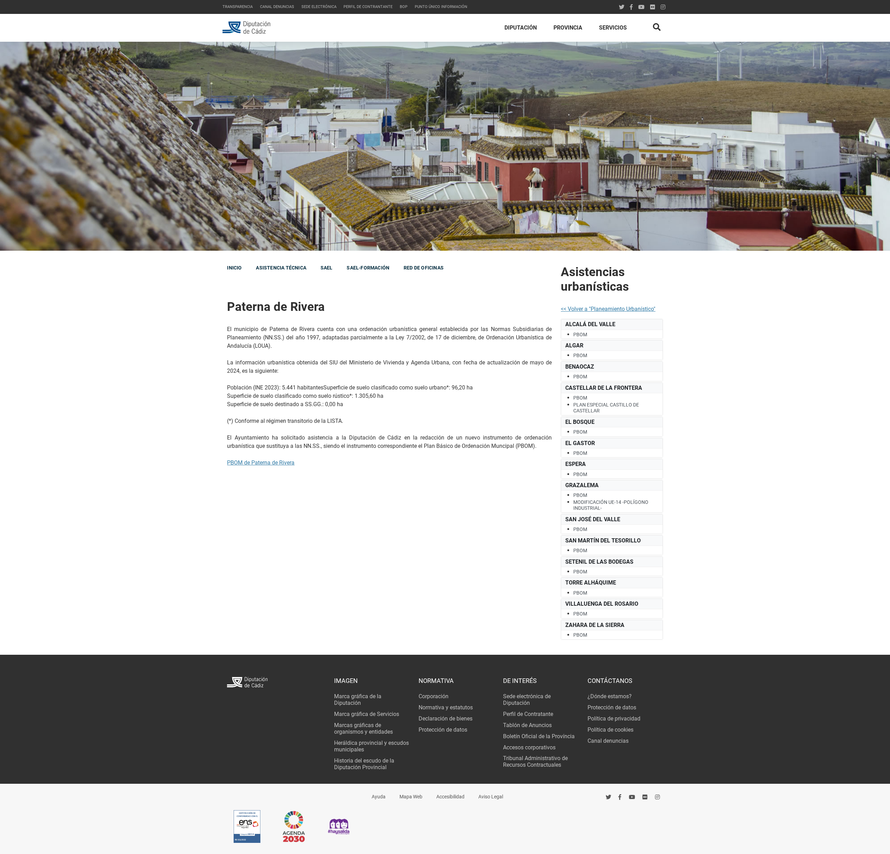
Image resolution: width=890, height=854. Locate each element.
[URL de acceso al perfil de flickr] (652, 7)
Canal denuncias (277, 7)
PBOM (580, 334)
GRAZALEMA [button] (582, 485)
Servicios (613, 27)
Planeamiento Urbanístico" (623, 309)
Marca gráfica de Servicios (366, 714)
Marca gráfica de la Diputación (357, 699)
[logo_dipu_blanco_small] (276, 683)
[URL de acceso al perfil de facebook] (620, 797)
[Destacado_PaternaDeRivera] (445, 146)
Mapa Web (410, 797)
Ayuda (379, 797)
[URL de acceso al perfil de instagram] (663, 7)
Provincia (567, 27)
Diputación (520, 27)
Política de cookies (610, 729)
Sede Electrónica (319, 7)
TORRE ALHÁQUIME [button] (590, 582)
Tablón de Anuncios (527, 725)
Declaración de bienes (445, 718)
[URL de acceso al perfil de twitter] (621, 7)
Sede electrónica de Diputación (527, 699)
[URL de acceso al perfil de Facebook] (631, 7)
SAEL (327, 268)
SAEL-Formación (368, 268)
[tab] (611, 324)
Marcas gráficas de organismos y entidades (363, 728)
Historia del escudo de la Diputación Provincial (364, 764)
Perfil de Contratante (528, 714)
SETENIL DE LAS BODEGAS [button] (599, 561)
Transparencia (237, 7)
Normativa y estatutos (446, 707)
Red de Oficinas (424, 268)
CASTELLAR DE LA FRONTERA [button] (603, 388)
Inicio (234, 268)
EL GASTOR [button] (580, 443)
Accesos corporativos (529, 747)
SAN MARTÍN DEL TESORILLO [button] (603, 540)
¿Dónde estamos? (610, 696)
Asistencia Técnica (281, 268)
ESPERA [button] (575, 464)
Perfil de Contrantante (368, 7)
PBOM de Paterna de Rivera (260, 462)
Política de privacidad (614, 718)
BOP (403, 7)
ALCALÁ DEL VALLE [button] (590, 324)
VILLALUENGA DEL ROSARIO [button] (601, 604)
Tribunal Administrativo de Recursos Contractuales (535, 761)
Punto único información (441, 7)
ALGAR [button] (574, 345)
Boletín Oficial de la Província (539, 736)
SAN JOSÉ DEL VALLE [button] (592, 519)
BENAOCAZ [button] (579, 366)
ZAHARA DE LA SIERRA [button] (594, 625)
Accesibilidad (450, 797)
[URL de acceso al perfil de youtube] (641, 7)
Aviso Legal (490, 797)
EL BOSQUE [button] (579, 422)
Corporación (433, 696)
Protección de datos (443, 729)
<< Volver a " (576, 309)
